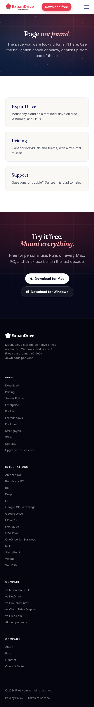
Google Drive (14, 513)
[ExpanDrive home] (19, 6)
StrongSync (13, 430)
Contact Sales (14, 666)
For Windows (14, 418)
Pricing (10, 392)
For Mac (10, 411)
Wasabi (10, 558)
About (9, 647)
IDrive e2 (11, 520)
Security (10, 443)
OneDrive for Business (20, 539)
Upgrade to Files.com (19, 450)
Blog (8, 653)
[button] (86, 7)
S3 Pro (9, 437)
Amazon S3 (13, 475)
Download (12, 385)
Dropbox (11, 494)
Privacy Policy (14, 698)
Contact (10, 660)
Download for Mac (49, 278)
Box (7, 487)
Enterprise (12, 405)
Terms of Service (39, 698)
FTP (7, 500)
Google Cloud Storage (20, 507)
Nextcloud (12, 526)
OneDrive (11, 533)
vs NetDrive (13, 596)
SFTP (8, 546)
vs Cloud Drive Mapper (21, 609)
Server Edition (14, 398)
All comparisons (16, 622)
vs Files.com (13, 616)
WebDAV (11, 565)
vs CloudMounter (17, 603)
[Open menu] (86, 7)
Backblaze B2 (14, 481)
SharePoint (12, 552)
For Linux (11, 424)
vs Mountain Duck (17, 590)
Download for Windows (49, 292)
